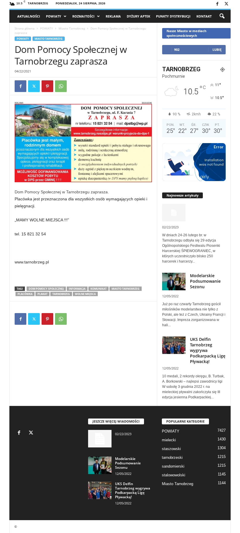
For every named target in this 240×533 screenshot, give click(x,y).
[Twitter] (226, 4)
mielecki (169, 440)
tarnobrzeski (172, 457)
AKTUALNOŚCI (28, 16)
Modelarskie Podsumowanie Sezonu (205, 281)
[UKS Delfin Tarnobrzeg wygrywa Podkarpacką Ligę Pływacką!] (100, 490)
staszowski (171, 449)
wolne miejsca (85, 294)
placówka (25, 294)
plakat (42, 294)
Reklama (113, 16)
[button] (221, 16)
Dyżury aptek (138, 16)
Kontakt (204, 16)
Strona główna (25, 28)
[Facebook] (217, 4)
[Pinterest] (47, 86)
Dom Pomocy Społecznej (46, 289)
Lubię (217, 49)
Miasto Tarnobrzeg (72, 28)
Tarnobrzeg (61, 294)
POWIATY (53, 16)
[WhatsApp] (61, 86)
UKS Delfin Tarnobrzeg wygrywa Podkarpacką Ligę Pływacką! (132, 490)
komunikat (98, 289)
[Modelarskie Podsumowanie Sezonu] (100, 465)
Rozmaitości (83, 16)
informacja (77, 289)
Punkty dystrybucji (173, 16)
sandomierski (173, 466)
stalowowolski (173, 475)
